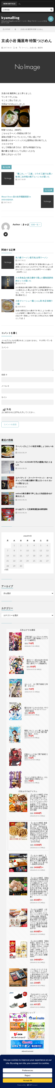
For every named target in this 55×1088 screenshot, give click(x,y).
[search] (51, 9)
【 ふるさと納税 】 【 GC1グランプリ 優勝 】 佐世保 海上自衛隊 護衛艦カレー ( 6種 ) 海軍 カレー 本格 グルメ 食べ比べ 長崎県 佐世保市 (39, 859)
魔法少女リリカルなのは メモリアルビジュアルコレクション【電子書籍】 (36, 709)
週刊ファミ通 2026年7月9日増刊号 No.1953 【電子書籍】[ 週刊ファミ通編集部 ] (37, 661)
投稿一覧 (34, 224)
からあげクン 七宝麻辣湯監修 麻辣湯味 (32, 509)
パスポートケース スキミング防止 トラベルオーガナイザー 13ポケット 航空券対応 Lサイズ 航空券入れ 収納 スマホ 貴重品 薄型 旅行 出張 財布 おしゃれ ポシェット (39, 974)
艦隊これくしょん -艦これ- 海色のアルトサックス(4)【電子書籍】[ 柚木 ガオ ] (36, 732)
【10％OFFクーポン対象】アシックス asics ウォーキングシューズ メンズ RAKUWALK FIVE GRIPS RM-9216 (39, 997)
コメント (5, 347)
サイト (4, 397)
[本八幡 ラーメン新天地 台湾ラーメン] (7, 262)
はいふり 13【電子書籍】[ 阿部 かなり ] (36, 685)
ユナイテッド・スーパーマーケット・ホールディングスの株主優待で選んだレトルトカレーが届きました (34, 480)
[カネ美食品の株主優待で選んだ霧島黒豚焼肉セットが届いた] (7, 282)
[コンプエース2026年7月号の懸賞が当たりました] (7, 467)
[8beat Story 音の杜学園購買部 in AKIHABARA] (47, 201)
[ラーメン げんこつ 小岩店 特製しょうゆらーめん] (7, 451)
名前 (4, 375)
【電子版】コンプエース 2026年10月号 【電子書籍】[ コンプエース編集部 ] (36, 638)
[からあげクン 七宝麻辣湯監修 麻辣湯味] (7, 514)
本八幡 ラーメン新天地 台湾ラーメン (32, 257)
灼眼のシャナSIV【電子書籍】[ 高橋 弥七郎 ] (36, 755)
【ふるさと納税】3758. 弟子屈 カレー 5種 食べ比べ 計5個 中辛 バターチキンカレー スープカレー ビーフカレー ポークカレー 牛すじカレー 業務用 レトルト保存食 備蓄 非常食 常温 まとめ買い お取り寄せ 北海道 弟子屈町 (39, 802)
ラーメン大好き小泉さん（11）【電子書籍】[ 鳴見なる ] (36, 778)
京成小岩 (33, 47)
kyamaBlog (10, 17)
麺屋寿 (40, 47)
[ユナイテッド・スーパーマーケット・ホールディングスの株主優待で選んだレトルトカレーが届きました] (7, 482)
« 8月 (6, 569)
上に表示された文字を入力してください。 (18, 412)
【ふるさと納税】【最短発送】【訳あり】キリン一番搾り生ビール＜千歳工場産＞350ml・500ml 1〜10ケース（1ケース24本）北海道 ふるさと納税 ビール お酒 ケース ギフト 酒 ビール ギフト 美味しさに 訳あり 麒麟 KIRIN (39, 949)
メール (5, 386)
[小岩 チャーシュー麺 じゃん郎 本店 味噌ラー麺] (7, 305)
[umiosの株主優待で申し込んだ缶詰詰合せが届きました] (7, 498)
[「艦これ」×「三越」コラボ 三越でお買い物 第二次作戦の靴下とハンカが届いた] (7, 178)
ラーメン (25, 47)
